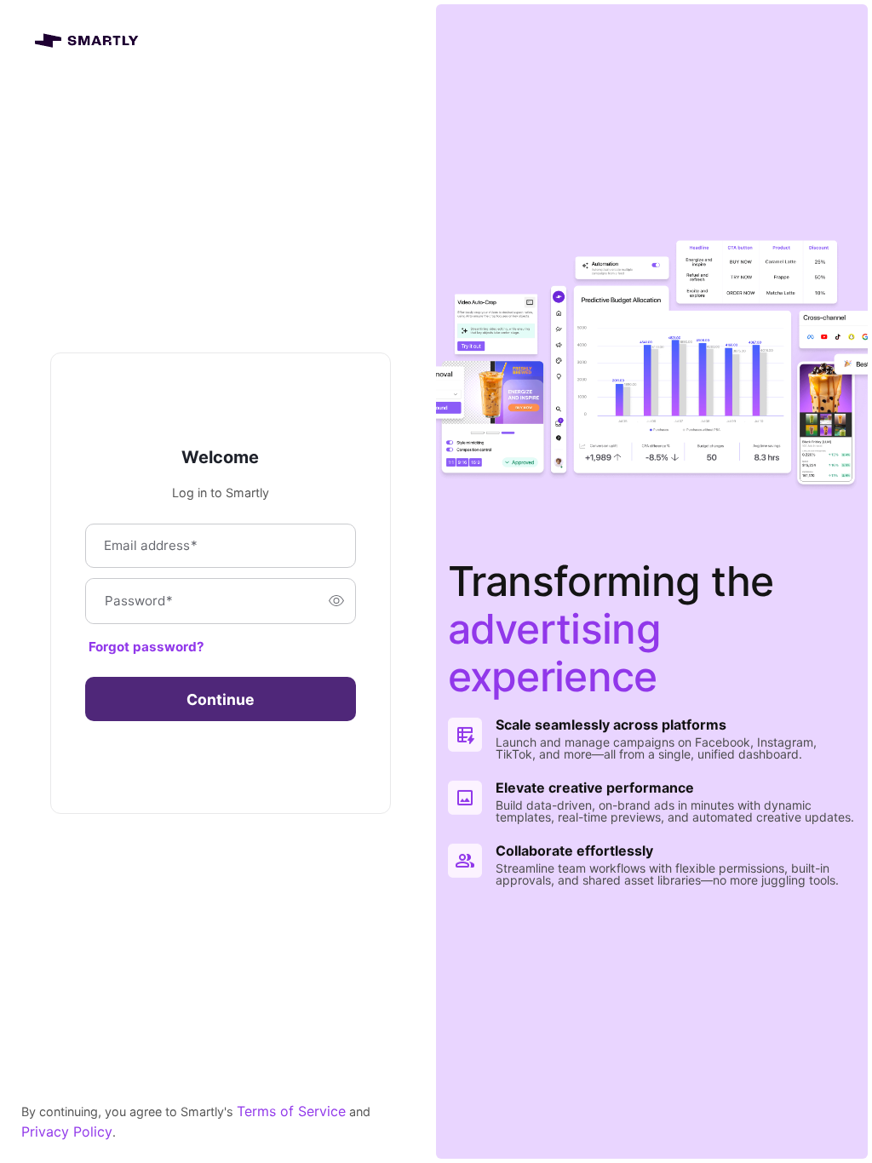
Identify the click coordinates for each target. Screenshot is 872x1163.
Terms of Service (291, 1111)
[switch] (336, 601)
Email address (151, 545)
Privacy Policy (66, 1131)
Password (139, 600)
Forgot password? (146, 647)
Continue (220, 699)
